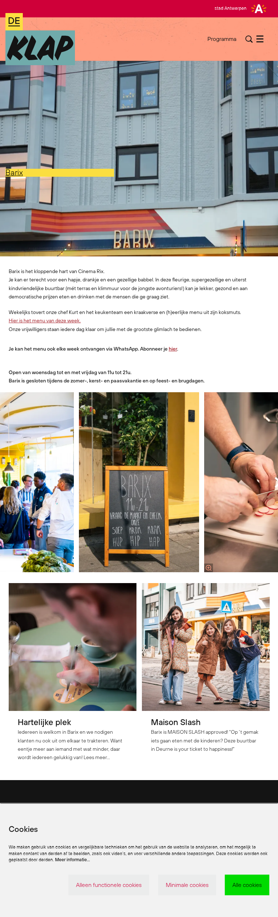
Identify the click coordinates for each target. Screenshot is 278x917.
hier (173, 349)
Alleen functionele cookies (109, 884)
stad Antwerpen (231, 8)
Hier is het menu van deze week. (45, 320)
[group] (139, 482)
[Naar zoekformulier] (249, 39)
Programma (221, 38)
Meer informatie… (72, 859)
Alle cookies (247, 884)
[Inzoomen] (208, 568)
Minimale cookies (187, 884)
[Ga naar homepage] (40, 39)
